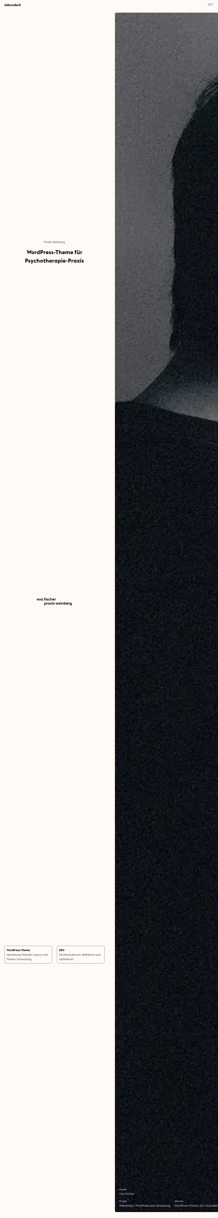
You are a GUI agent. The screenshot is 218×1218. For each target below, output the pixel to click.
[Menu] (211, 4)
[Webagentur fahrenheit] (12, 4)
